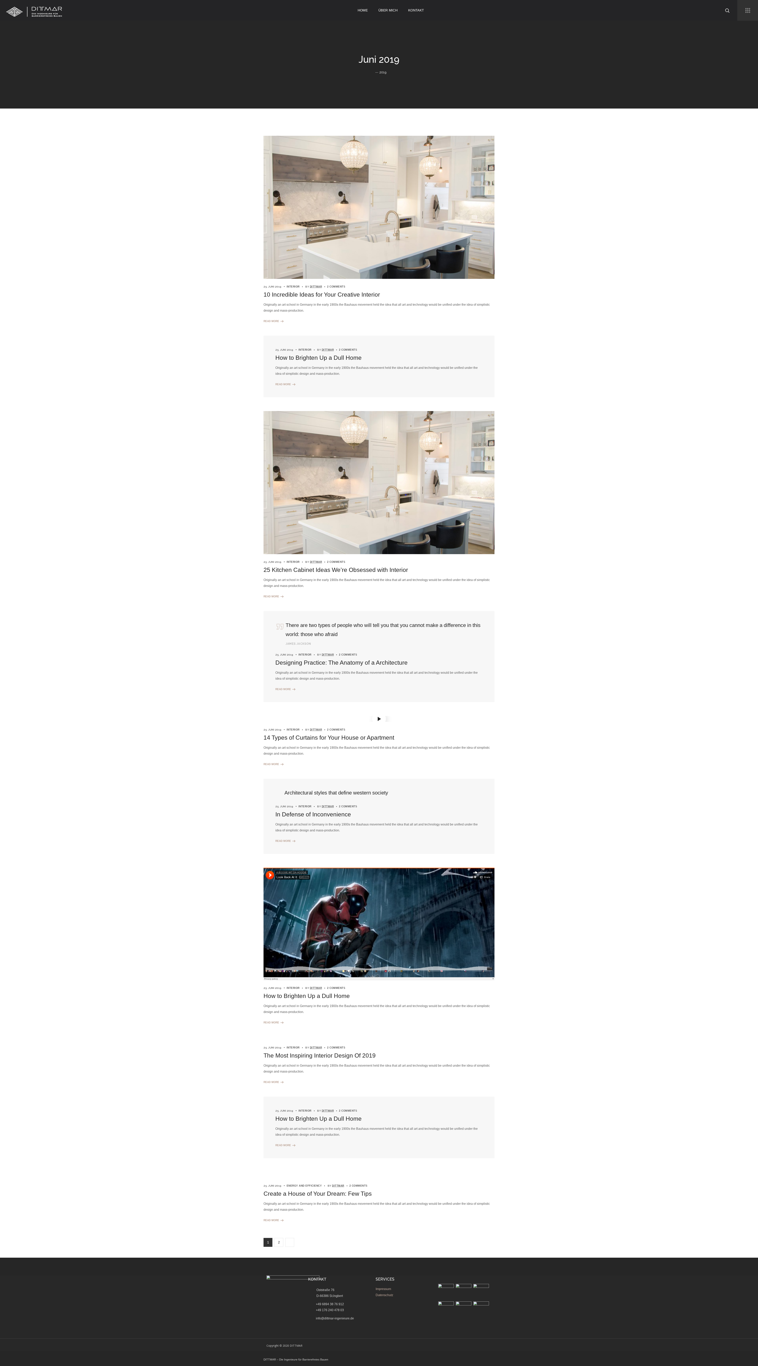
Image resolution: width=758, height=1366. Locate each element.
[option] (379, 482)
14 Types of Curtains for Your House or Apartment (329, 737)
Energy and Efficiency (304, 1185)
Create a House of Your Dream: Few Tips (318, 1193)
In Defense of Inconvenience (313, 814)
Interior (293, 286)
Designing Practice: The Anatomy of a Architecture (341, 662)
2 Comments (336, 286)
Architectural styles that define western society (336, 793)
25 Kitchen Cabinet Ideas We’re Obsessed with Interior (336, 570)
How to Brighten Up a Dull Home (318, 357)
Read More (271, 321)
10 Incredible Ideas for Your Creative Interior (322, 294)
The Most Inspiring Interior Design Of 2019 (320, 1055)
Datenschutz (384, 1295)
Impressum (383, 1289)
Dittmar (316, 286)
